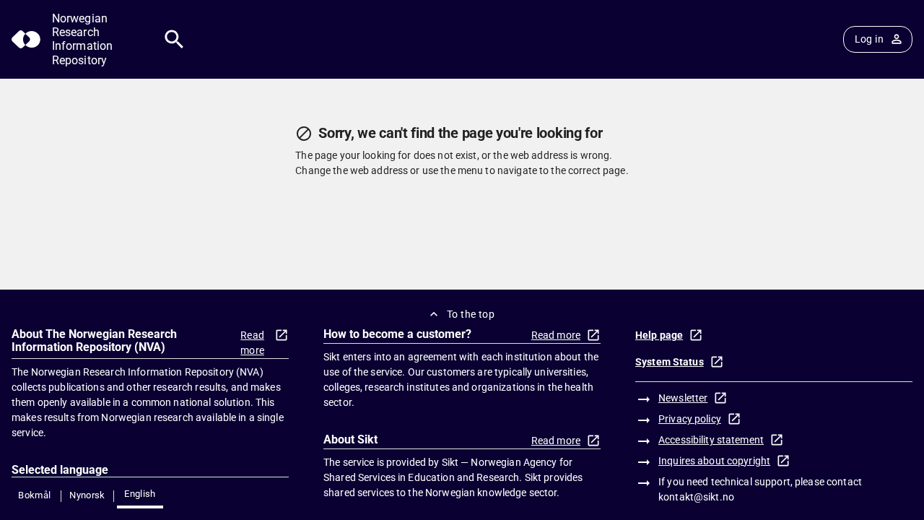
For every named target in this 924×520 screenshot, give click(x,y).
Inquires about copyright (714, 461)
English (140, 493)
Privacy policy (689, 419)
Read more (252, 342)
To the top (470, 314)
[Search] (174, 39)
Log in (869, 39)
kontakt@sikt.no (696, 497)
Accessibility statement (711, 440)
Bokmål (34, 495)
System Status (669, 362)
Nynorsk (87, 495)
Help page (659, 335)
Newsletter (682, 398)
